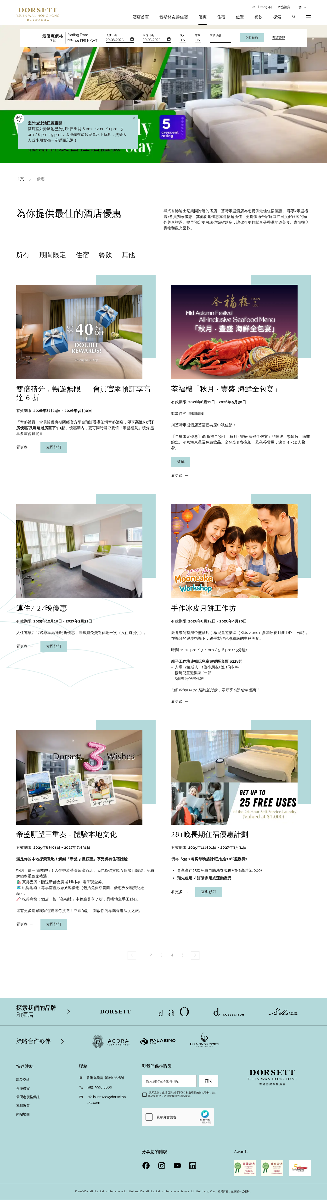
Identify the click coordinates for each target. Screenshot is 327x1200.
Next (195, 955)
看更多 (22, 447)
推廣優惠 (215, 35)
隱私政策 (185, 1096)
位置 (240, 17)
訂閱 (208, 1081)
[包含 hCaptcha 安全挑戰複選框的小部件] (178, 1117)
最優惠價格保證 (28, 1097)
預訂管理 (278, 38)
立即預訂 (54, 447)
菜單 (181, 461)
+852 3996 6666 (99, 1087)
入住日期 (111, 35)
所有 (23, 255)
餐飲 (258, 17)
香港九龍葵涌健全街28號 (105, 1078)
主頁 (20, 179)
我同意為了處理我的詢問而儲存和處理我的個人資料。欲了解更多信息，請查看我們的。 (182, 1094)
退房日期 (148, 35)
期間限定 (52, 255)
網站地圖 (23, 1114)
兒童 (197, 35)
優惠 (202, 17)
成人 (182, 35)
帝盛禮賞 (284, 7)
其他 (128, 255)
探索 (277, 17)
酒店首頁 (141, 17)
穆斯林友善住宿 (173, 17)
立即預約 (251, 37)
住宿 (221, 17)
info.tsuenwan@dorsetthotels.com (106, 1100)
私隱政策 (23, 1105)
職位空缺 (23, 1080)
